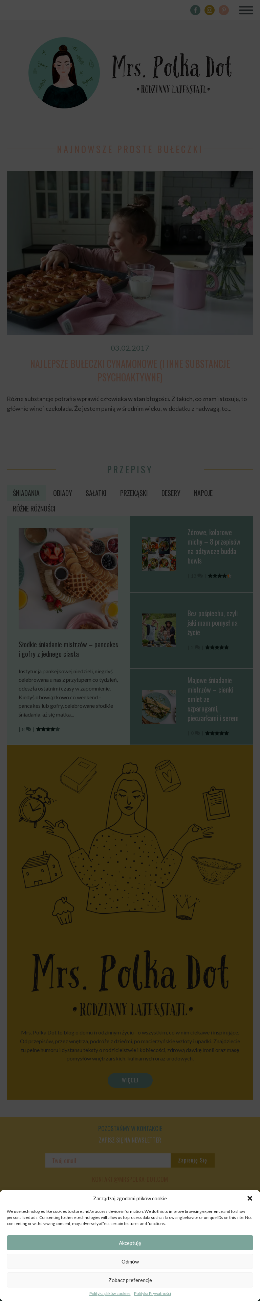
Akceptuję (130, 1243)
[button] (249, 1198)
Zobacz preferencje (130, 1280)
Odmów (130, 1261)
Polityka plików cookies (110, 1293)
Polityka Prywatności (152, 1293)
